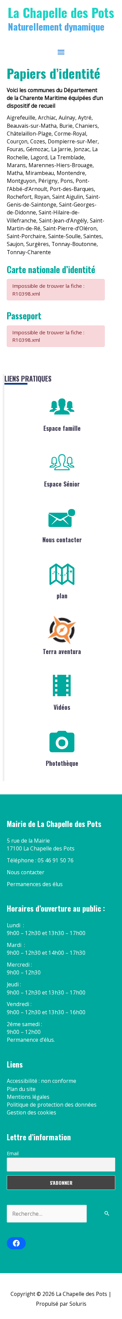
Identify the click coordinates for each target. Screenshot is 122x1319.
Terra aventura (62, 651)
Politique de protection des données (52, 1104)
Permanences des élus (35, 884)
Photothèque (62, 763)
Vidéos (62, 707)
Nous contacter (62, 539)
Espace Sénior (62, 483)
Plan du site (21, 1089)
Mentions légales (28, 1097)
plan (62, 595)
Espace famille (62, 428)
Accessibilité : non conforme (41, 1081)
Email (13, 1153)
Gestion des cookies (31, 1112)
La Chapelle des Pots (61, 12)
